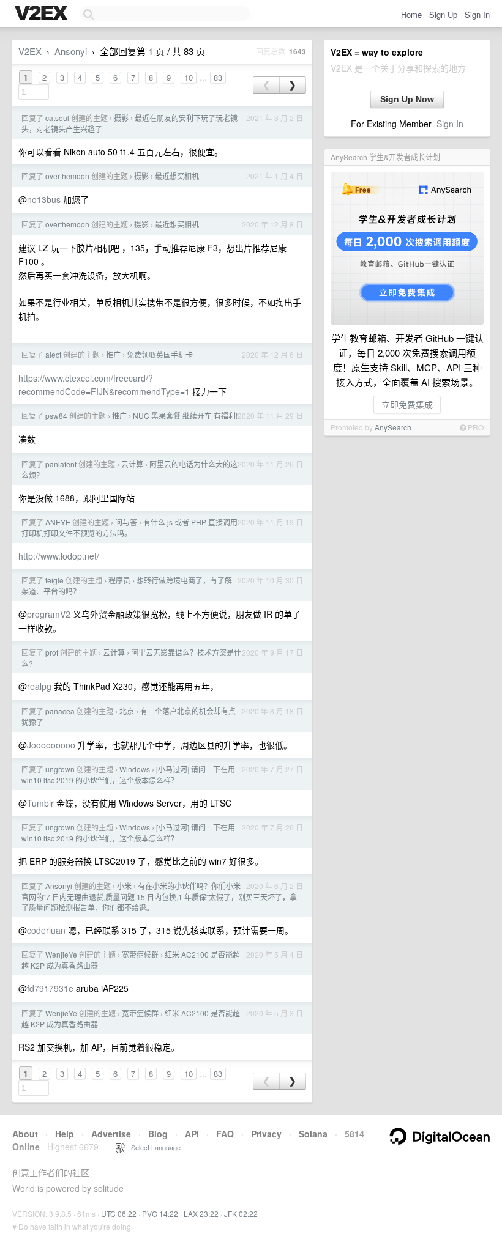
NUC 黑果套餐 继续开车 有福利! (185, 415)
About (25, 1134)
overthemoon (67, 176)
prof (51, 652)
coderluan (46, 930)
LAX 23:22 (201, 1213)
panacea (60, 711)
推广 (113, 354)
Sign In (477, 14)
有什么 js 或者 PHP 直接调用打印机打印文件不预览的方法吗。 (129, 527)
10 (188, 77)
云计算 (132, 464)
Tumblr (40, 803)
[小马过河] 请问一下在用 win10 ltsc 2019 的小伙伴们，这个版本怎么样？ (128, 774)
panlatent (61, 464)
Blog (158, 1134)
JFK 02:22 (241, 1213)
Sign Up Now (407, 99)
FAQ (225, 1134)
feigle (54, 580)
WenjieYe (61, 954)
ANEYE (57, 522)
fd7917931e (50, 988)
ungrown (60, 769)
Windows (134, 769)
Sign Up (443, 14)
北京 (126, 711)
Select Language (153, 1147)
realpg (39, 686)
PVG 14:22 (160, 1213)
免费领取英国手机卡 (160, 354)
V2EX (30, 51)
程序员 (119, 580)
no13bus (44, 199)
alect (53, 354)
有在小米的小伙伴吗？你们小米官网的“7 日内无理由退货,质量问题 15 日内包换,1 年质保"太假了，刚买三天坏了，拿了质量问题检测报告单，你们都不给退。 (159, 896)
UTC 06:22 (119, 1213)
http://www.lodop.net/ (58, 556)
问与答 (126, 522)
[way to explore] (42, 14)
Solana (313, 1134)
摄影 (121, 118)
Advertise (111, 1134)
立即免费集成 (407, 404)
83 (218, 77)
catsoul (57, 118)
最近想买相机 (177, 176)
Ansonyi (70, 51)
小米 (124, 886)
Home (411, 14)
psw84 (56, 415)
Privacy (266, 1134)
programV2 (48, 614)
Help (64, 1134)
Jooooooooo (51, 745)
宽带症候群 (140, 954)
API (192, 1134)
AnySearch (393, 427)
